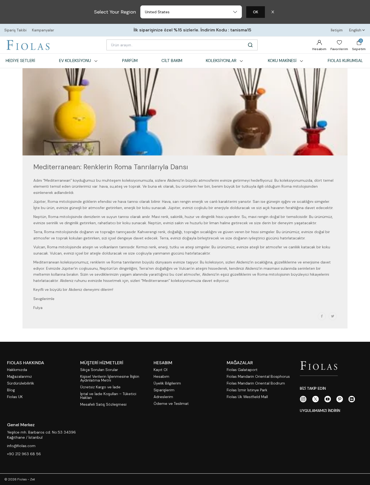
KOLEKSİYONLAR (221, 60)
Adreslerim (163, 397)
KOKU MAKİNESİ (282, 60)
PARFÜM (130, 60)
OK (255, 11)
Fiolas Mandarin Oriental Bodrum (256, 383)
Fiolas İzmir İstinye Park (247, 390)
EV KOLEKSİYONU (75, 60)
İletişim (337, 30)
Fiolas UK (15, 397)
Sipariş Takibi (15, 30)
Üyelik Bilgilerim (167, 383)
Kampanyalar (43, 30)
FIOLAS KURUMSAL (345, 60)
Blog (11, 390)
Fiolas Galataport (242, 370)
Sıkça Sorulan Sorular (99, 370)
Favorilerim (339, 49)
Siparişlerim (164, 390)
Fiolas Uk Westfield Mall (247, 397)
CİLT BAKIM (171, 60)
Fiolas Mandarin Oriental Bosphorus (258, 377)
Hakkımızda (17, 370)
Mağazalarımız (19, 377)
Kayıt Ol (160, 370)
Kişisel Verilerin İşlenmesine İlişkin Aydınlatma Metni (109, 378)
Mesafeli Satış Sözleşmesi (103, 404)
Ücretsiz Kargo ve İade (100, 387)
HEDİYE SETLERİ (20, 60)
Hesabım (319, 49)
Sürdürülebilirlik (20, 383)
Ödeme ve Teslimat (171, 404)
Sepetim (359, 44)
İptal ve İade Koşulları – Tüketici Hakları (108, 396)
